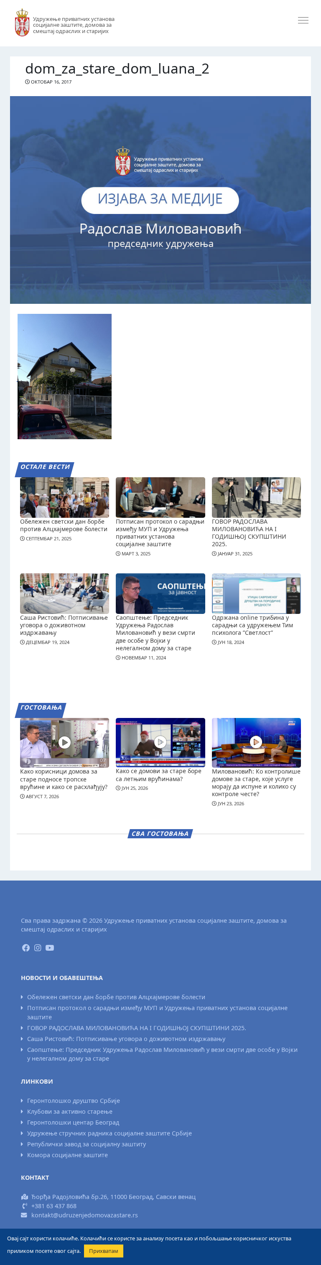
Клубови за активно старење (69, 1111)
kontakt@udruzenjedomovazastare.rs (84, 1215)
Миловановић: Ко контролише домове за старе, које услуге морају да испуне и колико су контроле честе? (256, 782)
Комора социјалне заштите (67, 1155)
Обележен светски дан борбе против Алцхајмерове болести (63, 525)
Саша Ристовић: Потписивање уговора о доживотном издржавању (64, 624)
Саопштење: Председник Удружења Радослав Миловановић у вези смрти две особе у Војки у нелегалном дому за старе (155, 632)
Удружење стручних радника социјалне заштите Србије (109, 1133)
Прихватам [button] (103, 1251)
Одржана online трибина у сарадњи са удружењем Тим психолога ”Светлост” (252, 624)
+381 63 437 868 (53, 1206)
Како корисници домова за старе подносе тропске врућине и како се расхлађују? (63, 778)
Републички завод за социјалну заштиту (86, 1144)
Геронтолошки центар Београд (73, 1122)
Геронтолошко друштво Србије (73, 1101)
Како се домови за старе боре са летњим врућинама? (158, 774)
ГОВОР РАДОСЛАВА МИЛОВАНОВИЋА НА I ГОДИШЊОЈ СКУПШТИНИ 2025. (249, 532)
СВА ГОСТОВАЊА (160, 833)
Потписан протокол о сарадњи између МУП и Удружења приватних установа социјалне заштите (160, 532)
